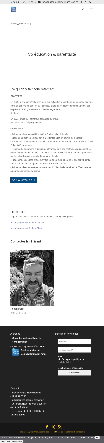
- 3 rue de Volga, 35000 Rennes (25, 393)
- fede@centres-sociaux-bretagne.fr (27, 400)
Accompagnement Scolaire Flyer (26, 228)
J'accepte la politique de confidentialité (71, 360)
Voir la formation (22, 179)
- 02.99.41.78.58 (18, 396)
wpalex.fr (32, 432)
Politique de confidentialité (64, 432)
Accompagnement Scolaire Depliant (27, 222)
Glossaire (81, 432)
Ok (97, 438)
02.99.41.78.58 (29, 2)
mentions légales (44, 432)
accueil (17, 2)
